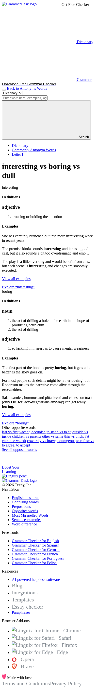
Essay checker (27, 607)
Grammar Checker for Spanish (35, 545)
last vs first (10, 432)
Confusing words (25, 502)
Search (83, 137)
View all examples (16, 279)
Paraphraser (21, 612)
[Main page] (19, 4)
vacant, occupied (32, 432)
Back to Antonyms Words (27, 88)
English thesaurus (25, 498)
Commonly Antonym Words (34, 150)
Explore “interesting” (18, 287)
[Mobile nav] (4, 89)
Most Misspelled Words (30, 515)
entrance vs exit (14, 441)
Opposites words (25, 511)
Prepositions (21, 506)
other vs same (52, 436)
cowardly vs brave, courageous (51, 441)
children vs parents (26, 436)
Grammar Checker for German (36, 550)
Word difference (24, 524)
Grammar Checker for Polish (34, 563)
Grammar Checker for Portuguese (38, 558)
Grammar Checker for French (35, 554)
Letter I (17, 154)
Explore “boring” (15, 423)
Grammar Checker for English (35, 541)
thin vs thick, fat (76, 436)
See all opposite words (19, 449)
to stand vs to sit (59, 432)
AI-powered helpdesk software (36, 579)
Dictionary (20, 145)
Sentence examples (26, 520)
